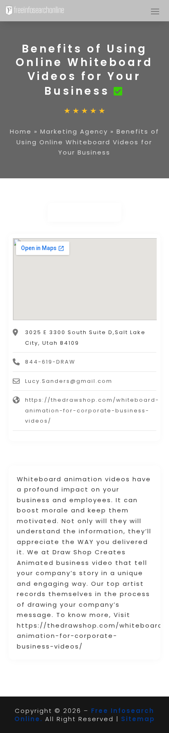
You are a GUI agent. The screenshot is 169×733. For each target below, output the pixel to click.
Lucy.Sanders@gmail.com (68, 381)
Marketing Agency (74, 131)
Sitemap (138, 719)
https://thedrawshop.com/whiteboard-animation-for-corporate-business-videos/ (92, 410)
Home (21, 131)
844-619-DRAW (50, 362)
